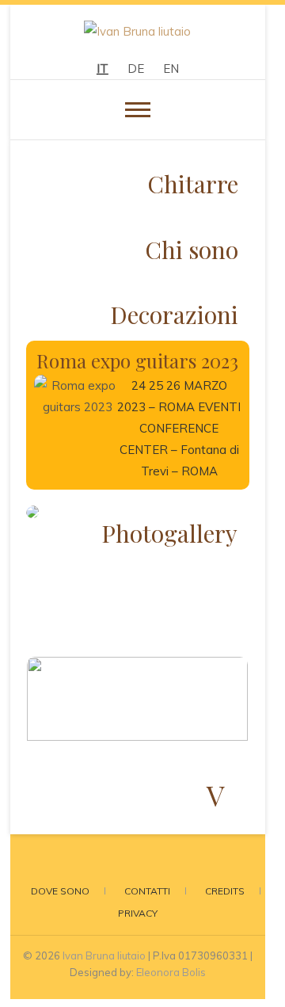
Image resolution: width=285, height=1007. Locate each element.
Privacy (138, 913)
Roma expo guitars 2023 (137, 360)
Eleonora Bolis (171, 972)
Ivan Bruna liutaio (104, 955)
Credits (225, 891)
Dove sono (60, 891)
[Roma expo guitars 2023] (75, 418)
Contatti (147, 891)
